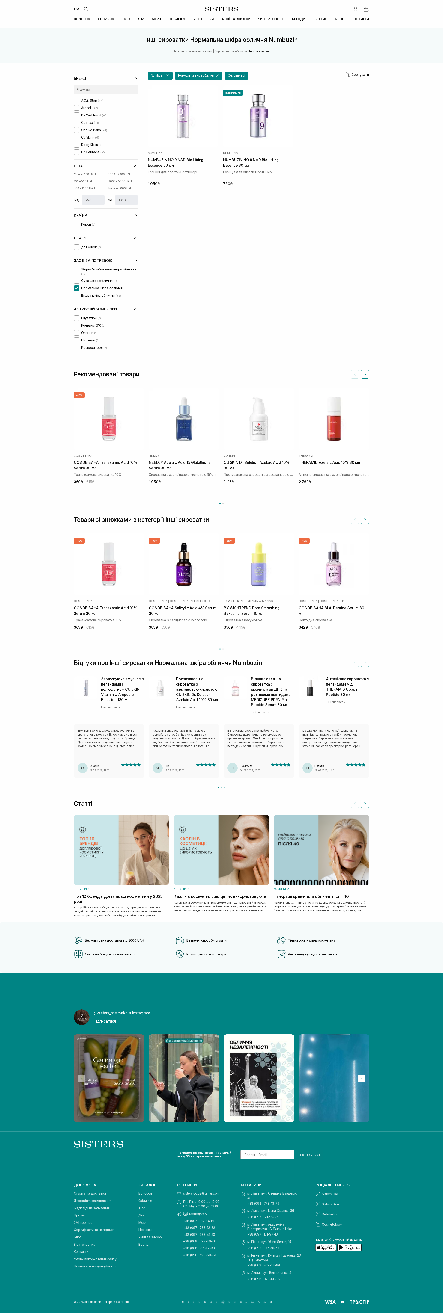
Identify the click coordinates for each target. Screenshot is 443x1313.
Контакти (81, 1252)
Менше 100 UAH (85, 174)
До (110, 200)
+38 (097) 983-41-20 (199, 1234)
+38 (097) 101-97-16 (262, 1234)
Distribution (330, 1214)
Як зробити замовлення (92, 1201)
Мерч (142, 1222)
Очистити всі (236, 75)
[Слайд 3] (224, 787)
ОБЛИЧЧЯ (106, 19)
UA (77, 9)
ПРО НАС (320, 19)
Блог (77, 1237)
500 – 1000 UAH (84, 188)
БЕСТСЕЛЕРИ (203, 19)
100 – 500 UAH (83, 181)
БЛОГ (339, 19)
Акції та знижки (150, 1237)
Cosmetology (332, 1224)
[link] (366, 9)
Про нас (80, 1215)
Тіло (141, 1208)
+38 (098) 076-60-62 (263, 1279)
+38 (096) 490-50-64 (199, 1255)
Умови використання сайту (95, 1259)
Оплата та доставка (90, 1193)
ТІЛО (126, 19)
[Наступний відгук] (365, 663)
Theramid (306, 455)
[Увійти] (356, 9)
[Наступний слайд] (365, 374)
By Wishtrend (234, 601)
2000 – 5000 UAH (120, 181)
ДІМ (141, 19)
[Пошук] (86, 9)
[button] (160, 76)
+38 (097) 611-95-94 (262, 1217)
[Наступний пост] (361, 1078)
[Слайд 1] (218, 787)
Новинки (145, 1230)
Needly (154, 455)
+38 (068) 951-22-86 (199, 1248)
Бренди (144, 1244)
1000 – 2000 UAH (119, 174)
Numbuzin (155, 153)
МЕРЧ (156, 19)
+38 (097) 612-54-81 (198, 1221)
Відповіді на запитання (92, 1208)
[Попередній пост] (81, 1078)
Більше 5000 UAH (120, 188)
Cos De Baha (83, 455)
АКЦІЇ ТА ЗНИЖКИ (236, 19)
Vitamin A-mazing (260, 601)
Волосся (145, 1193)
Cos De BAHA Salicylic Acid (190, 601)
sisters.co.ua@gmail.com (201, 1193)
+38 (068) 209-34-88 (263, 1265)
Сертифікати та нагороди (94, 1230)
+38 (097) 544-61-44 (263, 1248)
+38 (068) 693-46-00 (199, 1241)
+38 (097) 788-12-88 (199, 1228)
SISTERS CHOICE (271, 19)
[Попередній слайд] (355, 374)
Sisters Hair (330, 1194)
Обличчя (145, 1201)
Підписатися (105, 1021)
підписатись (310, 1154)
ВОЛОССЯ (82, 19)
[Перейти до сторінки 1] (220, 503)
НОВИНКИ (177, 19)
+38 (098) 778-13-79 (263, 1203)
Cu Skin (229, 455)
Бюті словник (84, 1244)
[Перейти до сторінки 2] (223, 503)
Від (76, 200)
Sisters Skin (330, 1204)
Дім (141, 1215)
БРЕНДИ (298, 19)
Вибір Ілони (233, 92)
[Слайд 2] (221, 787)
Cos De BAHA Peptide (335, 601)
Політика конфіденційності (95, 1266)
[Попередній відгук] (355, 663)
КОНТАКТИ (360, 19)
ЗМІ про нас (83, 1222)
